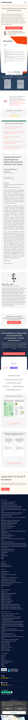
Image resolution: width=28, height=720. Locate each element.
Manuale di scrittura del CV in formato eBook (11, 582)
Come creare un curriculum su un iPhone (10, 613)
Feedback (3, 666)
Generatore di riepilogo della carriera (9, 521)
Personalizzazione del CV (6, 528)
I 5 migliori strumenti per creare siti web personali (12, 624)
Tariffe (2, 558)
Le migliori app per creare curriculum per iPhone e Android (12, 631)
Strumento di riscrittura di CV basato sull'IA (10, 514)
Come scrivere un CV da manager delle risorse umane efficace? (12, 127)
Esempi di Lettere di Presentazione (9, 574)
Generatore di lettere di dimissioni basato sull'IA (12, 512)
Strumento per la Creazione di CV (8, 501)
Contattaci (3, 656)
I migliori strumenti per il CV (7, 633)
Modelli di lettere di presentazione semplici (11, 607)
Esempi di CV (4, 573)
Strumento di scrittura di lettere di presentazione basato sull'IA (13, 510)
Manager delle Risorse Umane (13, 389)
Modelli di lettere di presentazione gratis (10, 604)
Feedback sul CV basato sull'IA (8, 535)
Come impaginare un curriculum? (8, 641)
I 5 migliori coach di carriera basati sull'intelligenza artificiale (12, 626)
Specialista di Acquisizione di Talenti (13, 379)
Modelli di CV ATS (5, 596)
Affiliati (2, 664)
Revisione (3, 554)
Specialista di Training (18, 386)
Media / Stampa (4, 663)
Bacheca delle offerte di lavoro (8, 549)
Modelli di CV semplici (6, 599)
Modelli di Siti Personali (6, 594)
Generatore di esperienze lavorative (9, 523)
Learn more (9, 705)
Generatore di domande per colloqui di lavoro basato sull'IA (13, 539)
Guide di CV (3, 576)
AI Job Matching (4, 552)
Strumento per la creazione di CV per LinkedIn (11, 506)
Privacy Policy (4, 659)
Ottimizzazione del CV (6, 534)
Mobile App (3, 563)
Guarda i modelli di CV (14, 423)
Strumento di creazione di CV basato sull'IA (10, 508)
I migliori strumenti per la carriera (8, 635)
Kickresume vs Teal (5, 648)
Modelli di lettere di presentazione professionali (11, 608)
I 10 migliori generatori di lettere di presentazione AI (13, 621)
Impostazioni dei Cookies (6, 661)
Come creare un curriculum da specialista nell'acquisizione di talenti (13, 142)
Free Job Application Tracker (7, 550)
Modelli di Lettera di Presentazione (9, 593)
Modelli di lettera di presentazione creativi (10, 605)
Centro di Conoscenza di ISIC (7, 615)
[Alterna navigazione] (25, 2)
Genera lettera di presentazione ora (14, 353)
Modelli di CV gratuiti (6, 598)
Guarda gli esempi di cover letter (14, 463)
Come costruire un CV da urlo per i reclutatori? (11, 137)
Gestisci (20, 708)
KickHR (2, 557)
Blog (2, 587)
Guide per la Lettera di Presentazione (9, 577)
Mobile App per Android (6, 566)
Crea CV (5, 489)
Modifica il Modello (14, 322)
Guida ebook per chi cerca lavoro (8, 580)
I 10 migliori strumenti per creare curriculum (11, 616)
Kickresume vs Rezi (5, 645)
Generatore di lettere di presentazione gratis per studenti (14, 544)
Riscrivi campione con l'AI (14, 28)
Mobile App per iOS (5, 565)
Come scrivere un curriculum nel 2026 (9, 639)
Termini (2, 658)
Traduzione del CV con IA (6, 515)
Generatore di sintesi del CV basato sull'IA (10, 520)
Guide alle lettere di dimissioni (8, 579)
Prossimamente (4, 555)
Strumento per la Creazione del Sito (9, 505)
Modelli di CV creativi (6, 602)
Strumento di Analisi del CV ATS (8, 526)
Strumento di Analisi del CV (7, 524)
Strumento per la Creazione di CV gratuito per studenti (13, 543)
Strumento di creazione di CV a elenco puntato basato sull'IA (13, 518)
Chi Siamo (3, 655)
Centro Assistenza (5, 571)
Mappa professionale (5, 537)
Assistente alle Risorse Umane (13, 382)
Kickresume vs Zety (5, 644)
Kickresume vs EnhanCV (6, 647)
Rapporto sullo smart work (7, 583)
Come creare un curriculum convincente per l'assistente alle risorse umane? (14, 132)
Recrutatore (6, 386)
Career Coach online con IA (7, 541)
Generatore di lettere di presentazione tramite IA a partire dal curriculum (14, 547)
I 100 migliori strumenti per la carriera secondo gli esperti (12, 637)
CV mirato (3, 529)
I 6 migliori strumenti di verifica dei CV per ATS (11, 622)
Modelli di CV (4, 591)
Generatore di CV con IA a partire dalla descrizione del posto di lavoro (13, 531)
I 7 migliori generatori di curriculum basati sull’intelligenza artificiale (10, 619)
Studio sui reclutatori (5, 650)
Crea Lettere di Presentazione (7, 503)
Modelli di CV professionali (7, 601)
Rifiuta (8, 708)
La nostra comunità (5, 585)
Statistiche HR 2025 (5, 642)
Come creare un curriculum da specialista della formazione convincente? (13, 147)
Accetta (15, 712)
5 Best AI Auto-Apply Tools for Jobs (9, 628)
